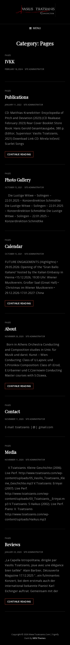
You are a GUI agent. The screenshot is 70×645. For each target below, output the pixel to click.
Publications (16, 97)
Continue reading (20, 154)
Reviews (12, 544)
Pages (8, 55)
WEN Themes (39, 638)
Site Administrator (34, 69)
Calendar (13, 246)
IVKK (9, 61)
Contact (12, 411)
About (10, 329)
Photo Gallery (18, 180)
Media (10, 452)
